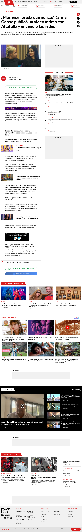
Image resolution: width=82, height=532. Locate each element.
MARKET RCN (71, 516)
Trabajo (50, 109)
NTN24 (42, 511)
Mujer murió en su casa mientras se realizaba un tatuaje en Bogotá (60, 120)
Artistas (3, 301)
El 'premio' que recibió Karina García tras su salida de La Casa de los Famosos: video (28, 217)
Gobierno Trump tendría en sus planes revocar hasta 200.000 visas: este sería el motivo (60, 103)
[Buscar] (80, 2)
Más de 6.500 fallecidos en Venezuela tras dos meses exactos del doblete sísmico (72, 461)
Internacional (23, 1)
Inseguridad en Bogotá (36, 473)
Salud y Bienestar (36, 2)
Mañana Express (24, 5)
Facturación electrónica (30, 512)
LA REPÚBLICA (56, 511)
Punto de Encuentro (60, 2)
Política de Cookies (62, 529)
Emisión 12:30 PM (41, 5)
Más (75, 389)
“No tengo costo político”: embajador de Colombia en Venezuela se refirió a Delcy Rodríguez (70, 423)
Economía (44, 1)
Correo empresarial (20, 519)
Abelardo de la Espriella (53, 126)
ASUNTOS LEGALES (57, 513)
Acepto (76, 529)
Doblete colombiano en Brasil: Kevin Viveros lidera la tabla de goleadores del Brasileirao (13, 476)
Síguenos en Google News (22, 273)
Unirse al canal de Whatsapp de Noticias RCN (22, 87)
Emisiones (5, 5)
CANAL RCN (73, 1)
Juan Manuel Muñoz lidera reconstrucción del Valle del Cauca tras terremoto (22, 423)
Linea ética (29, 519)
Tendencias (50, 1)
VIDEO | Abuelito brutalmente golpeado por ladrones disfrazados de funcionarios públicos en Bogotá (43, 477)
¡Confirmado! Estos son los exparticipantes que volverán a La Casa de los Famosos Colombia (28, 178)
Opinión (55, 1)
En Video (8, 390)
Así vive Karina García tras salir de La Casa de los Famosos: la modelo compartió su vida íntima (28, 149)
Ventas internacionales (31, 517)
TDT (48, 511)
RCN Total (43, 513)
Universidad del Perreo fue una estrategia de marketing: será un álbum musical (68, 304)
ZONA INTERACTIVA (72, 513)
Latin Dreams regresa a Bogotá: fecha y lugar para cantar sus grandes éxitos (12, 304)
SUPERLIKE (70, 514)
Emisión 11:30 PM (76, 5)
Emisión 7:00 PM (59, 5)
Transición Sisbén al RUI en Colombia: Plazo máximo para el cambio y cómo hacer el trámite (58, 95)
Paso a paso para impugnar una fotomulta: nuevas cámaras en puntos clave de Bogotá (70, 396)
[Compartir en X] (78, 22)
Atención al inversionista (19, 523)
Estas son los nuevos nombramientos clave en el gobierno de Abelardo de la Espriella (60, 128)
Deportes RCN (30, 2)
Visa (48, 100)
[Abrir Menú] (2, 2)
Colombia (17, 1)
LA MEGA (43, 521)
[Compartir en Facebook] (78, 18)
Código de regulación (21, 516)
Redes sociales (26, 262)
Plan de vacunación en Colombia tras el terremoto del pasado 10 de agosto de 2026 (71, 472)
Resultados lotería (67, 479)
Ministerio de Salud (67, 468)
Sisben (46, 92)
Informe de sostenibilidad (30, 515)
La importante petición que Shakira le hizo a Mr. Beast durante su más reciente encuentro (41, 305)
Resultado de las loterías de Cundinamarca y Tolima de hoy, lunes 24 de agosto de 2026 (71, 483)
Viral (20, 262)
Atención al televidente (18, 515)
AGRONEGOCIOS (57, 514)
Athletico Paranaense (6, 473)
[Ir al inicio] (9, 2)
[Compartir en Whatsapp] (78, 26)
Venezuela (65, 457)
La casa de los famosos (11, 262)
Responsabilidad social (21, 511)
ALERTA (42, 518)
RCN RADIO (43, 514)
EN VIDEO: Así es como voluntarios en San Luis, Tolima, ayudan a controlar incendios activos (70, 414)
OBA (28, 521)
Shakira (30, 301)
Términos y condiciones (42, 528)
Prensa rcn (18, 521)
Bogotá (49, 117)
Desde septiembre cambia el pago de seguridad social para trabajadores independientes (60, 112)
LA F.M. (42, 516)
